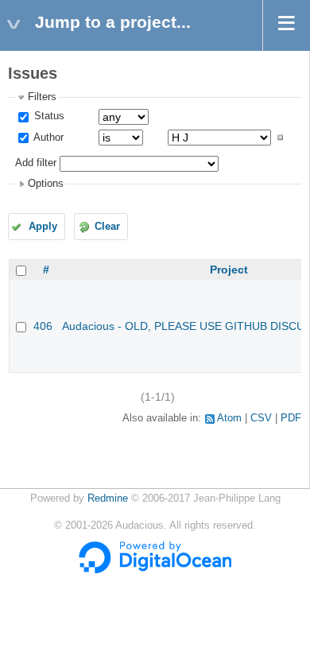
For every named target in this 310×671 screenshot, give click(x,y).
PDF (291, 418)
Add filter (35, 163)
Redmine (107, 498)
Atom (229, 418)
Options (46, 183)
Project (229, 269)
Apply (43, 226)
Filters (42, 97)
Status (47, 116)
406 (42, 326)
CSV (261, 418)
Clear (107, 226)
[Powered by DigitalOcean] (155, 570)
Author (47, 137)
